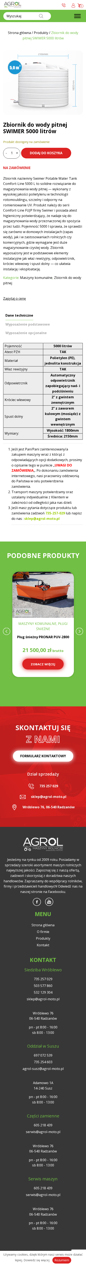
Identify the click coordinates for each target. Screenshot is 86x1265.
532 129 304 (43, 992)
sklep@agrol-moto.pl (48, 796)
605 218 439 (43, 1125)
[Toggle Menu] (77, 16)
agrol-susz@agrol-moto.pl (43, 1068)
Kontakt (43, 945)
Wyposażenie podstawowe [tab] (27, 324)
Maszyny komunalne (36, 277)
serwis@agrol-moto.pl (43, 1132)
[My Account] (73, 5)
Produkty (43, 938)
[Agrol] (12, 5)
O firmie (43, 931)
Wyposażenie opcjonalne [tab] (26, 333)
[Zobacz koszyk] (80, 5)
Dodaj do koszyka (46, 153)
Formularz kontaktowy (43, 756)
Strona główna (43, 925)
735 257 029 (48, 786)
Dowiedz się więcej (36, 1260)
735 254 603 (43, 1062)
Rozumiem (61, 1260)
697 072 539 (43, 1055)
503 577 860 (43, 985)
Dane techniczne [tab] (19, 315)
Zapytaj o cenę (14, 298)
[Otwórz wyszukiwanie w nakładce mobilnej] (27, 16)
